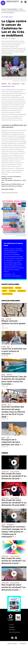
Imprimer (13, 38)
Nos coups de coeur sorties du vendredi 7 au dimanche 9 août (13, 560)
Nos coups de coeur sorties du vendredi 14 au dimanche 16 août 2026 (14, 502)
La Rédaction (23, 643)
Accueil (3, 9)
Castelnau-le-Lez (16, 83)
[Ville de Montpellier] (18, 617)
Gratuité (4, 290)
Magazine (12, 627)
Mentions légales (12, 643)
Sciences (3, 346)
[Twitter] (16, 638)
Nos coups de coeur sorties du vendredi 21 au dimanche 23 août (13, 476)
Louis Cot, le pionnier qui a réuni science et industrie (13, 351)
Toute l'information (14, 632)
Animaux (3, 437)
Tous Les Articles (12, 9)
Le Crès (22, 83)
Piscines (3, 374)
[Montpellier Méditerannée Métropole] (10, 617)
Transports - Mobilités (8, 287)
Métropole (18, 287)
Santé (9, 83)
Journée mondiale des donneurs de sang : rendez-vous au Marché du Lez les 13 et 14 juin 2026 (13, 412)
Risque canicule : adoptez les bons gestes (13, 322)
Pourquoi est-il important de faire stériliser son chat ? (11, 442)
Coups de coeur (5, 471)
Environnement (21, 290)
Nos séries (12, 629)
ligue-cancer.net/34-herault (9, 192)
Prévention (4, 83)
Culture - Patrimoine (7, 293)
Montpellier (12, 290)
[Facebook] (12, 638)
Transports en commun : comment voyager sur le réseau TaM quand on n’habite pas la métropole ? (13, 531)
